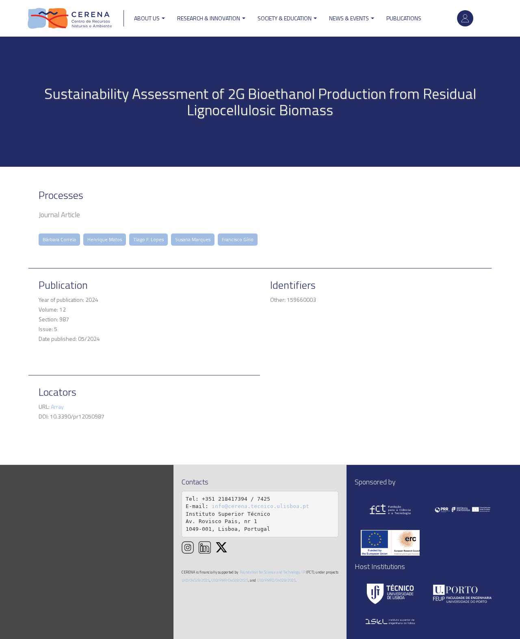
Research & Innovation (209, 18)
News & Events (349, 18)
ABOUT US (147, 18)
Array (57, 406)
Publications (403, 18)
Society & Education (285, 18)
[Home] (69, 18)
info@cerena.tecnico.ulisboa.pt (260, 506)
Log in (465, 18)
